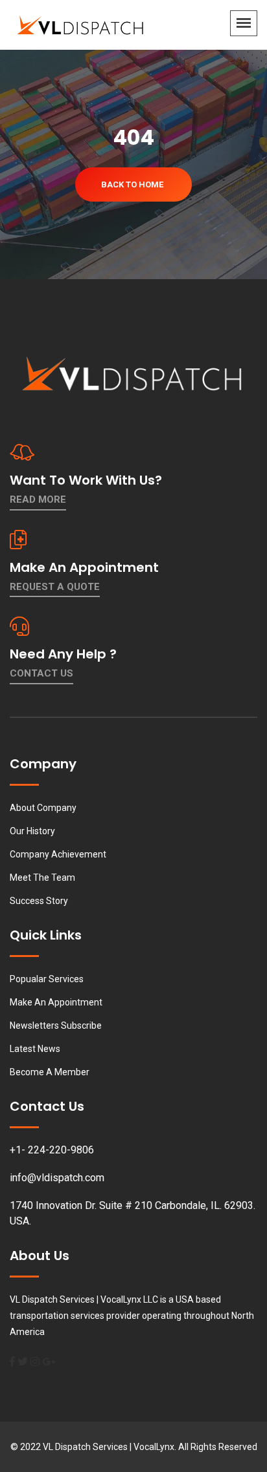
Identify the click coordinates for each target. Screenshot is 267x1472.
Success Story (39, 901)
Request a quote (55, 587)
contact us (41, 673)
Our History (32, 831)
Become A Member (49, 1072)
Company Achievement (58, 854)
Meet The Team (42, 877)
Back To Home (132, 184)
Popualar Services (47, 979)
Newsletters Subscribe (56, 1025)
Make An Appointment (56, 1002)
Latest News (35, 1049)
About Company (43, 808)
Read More (38, 499)
